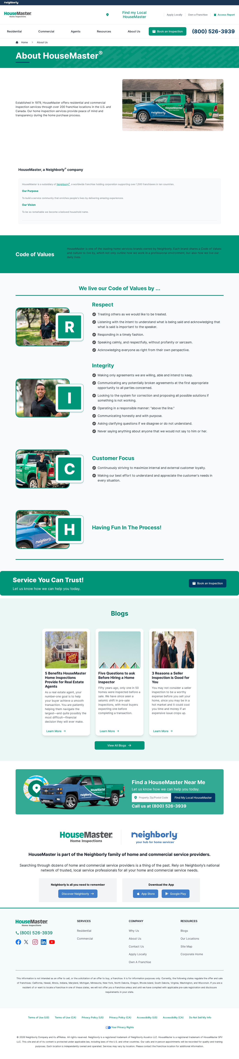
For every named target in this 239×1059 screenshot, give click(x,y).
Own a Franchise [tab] (198, 14)
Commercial (85, 938)
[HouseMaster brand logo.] (17, 15)
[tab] (132, 15)
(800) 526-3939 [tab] (213, 31)
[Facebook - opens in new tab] (18, 942)
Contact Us (136, 946)
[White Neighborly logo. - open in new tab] (11, 2)
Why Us (134, 930)
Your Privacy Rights (122, 1027)
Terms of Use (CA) (65, 1017)
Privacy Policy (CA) (120, 1017)
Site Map (186, 946)
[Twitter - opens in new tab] (27, 942)
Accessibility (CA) (173, 1017)
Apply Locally (138, 954)
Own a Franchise (140, 962)
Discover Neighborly (75, 893)
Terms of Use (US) (38, 1017)
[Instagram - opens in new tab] (35, 942)
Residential (84, 930)
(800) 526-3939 (169, 806)
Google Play (178, 893)
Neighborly (63, 184)
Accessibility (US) (147, 1017)
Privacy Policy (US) (93, 1017)
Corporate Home (192, 954)
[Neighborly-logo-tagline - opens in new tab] (154, 837)
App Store (148, 893)
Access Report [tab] (226, 14)
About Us (135, 938)
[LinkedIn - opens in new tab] (43, 942)
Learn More (53, 731)
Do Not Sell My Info (200, 1017)
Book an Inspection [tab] (170, 31)
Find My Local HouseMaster (193, 797)
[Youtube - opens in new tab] (52, 942)
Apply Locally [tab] (174, 14)
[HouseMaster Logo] (86, 837)
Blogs (184, 930)
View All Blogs (116, 745)
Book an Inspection (210, 583)
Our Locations (190, 938)
